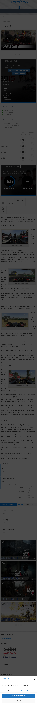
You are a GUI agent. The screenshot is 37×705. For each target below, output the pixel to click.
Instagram (25, 690)
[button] (34, 679)
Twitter (20, 690)
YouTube (16, 690)
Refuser (18, 701)
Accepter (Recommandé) (18, 696)
